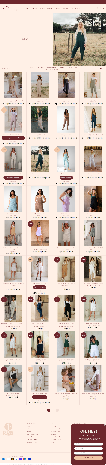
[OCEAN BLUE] (9, 104)
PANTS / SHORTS (51, 67)
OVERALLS (30, 67)
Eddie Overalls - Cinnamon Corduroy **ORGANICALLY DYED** (66, 284)
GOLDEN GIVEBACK (75, 8)
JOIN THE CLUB (88, 457)
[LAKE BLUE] (68, 289)
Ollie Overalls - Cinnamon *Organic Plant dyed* (13, 100)
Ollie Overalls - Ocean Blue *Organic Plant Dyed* (93, 134)
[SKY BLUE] (21, 104)
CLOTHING (50, 8)
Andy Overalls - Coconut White (92, 359)
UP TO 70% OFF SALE (55, 70)
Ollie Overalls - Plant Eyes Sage (39, 393)
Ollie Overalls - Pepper (39, 134)
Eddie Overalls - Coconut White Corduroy (93, 283)
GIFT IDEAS (57, 8)
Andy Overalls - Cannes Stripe (13, 359)
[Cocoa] (23, 104)
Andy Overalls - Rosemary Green (66, 359)
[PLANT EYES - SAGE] (14, 104)
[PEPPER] (12, 104)
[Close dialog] (104, 425)
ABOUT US (65, 8)
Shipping (28, 431)
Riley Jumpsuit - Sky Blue (13, 213)
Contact (53, 442)
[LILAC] (20, 104)
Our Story (53, 426)
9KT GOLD (42, 8)
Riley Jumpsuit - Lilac (40, 248)
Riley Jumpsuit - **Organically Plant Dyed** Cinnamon (13, 248)
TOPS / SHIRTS (40, 67)
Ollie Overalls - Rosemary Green (39, 174)
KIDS (46, 70)
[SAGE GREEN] (11, 104)
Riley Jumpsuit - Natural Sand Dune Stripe (66, 248)
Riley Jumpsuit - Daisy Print (39, 283)
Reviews (28, 445)
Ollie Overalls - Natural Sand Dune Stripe (13, 174)
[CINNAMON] (7, 104)
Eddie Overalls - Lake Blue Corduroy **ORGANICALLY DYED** (39, 324)
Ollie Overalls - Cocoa (66, 134)
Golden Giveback (55, 437)
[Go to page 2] (57, 410)
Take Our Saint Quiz (56, 429)
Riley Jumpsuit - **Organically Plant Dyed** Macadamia (13, 284)
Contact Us (29, 426)
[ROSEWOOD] (15, 104)
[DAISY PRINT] (8, 217)
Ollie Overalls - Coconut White (93, 174)
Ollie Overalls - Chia (66, 100)
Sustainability (54, 434)
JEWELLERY (35, 8)
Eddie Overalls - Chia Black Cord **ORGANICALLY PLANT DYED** (66, 324)
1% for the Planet (55, 431)
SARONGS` (62, 67)
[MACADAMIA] (6, 104)
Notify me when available (13, 138)
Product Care (29, 437)
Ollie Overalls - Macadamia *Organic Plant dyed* (39, 100)
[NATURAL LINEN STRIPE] (95, 327)
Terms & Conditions (56, 439)
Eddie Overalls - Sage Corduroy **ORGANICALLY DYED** (13, 324)
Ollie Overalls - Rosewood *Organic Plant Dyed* (13, 134)
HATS (76, 67)
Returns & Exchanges (32, 434)
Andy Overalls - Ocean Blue (39, 359)
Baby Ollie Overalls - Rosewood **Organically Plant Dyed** (93, 394)
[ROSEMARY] (18, 104)
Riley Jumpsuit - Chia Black (93, 213)
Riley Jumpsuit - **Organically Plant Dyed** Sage (93, 248)
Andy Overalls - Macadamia (92, 323)
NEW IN (28, 8)
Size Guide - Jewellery (32, 442)
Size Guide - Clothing (32, 439)
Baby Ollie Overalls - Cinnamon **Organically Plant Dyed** (66, 394)
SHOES (70, 67)
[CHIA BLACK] (3, 104)
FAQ (27, 429)
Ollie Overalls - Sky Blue (66, 174)
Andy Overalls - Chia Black (13, 393)
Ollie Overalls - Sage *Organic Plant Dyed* (92, 100)
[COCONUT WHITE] (4, 104)
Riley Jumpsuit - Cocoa (39, 213)
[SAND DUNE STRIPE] (17, 104)
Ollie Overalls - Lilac (66, 213)
